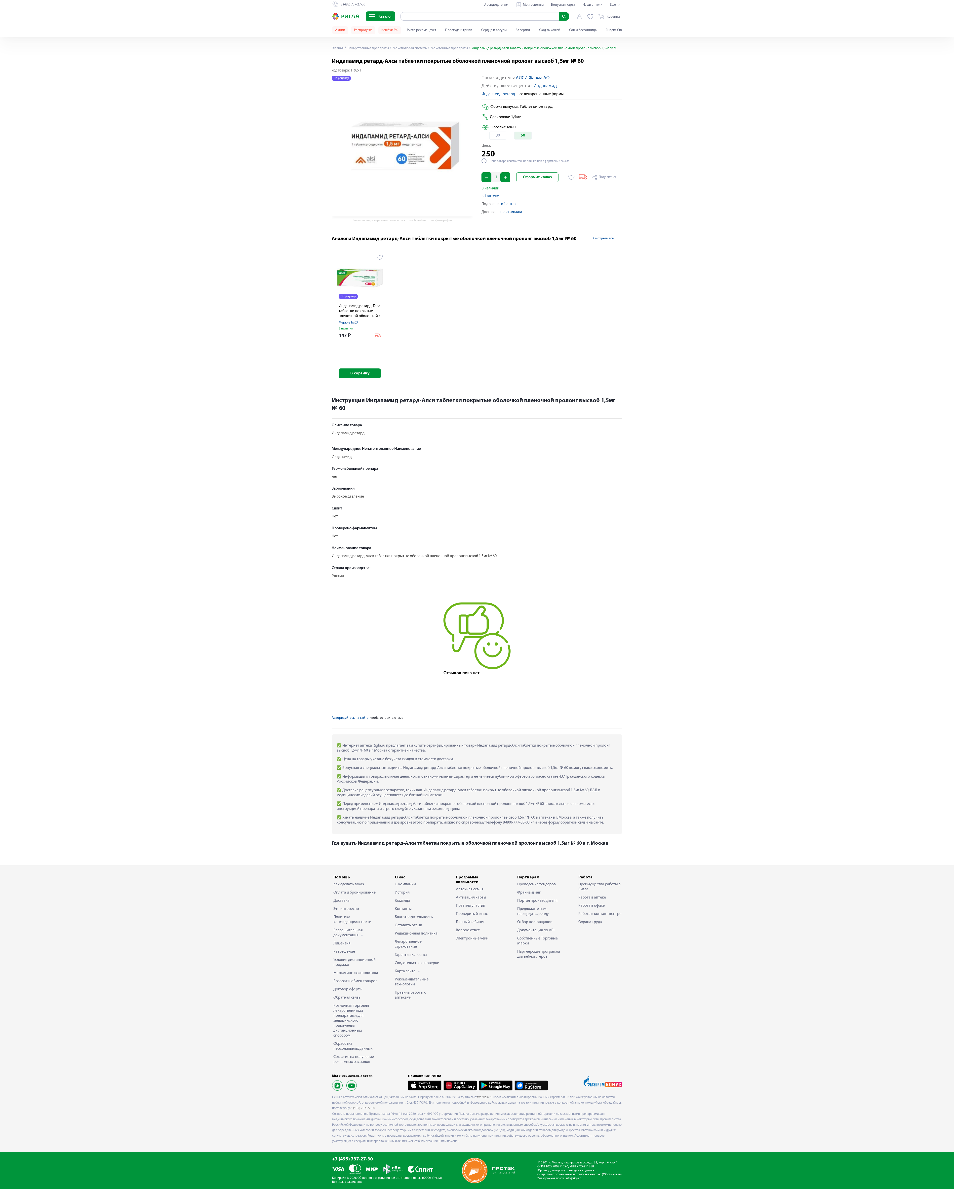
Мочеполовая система (409, 48)
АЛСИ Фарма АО (533, 78)
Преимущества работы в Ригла (599, 886)
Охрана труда (590, 922)
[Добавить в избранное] (571, 177)
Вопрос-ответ (468, 930)
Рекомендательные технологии (412, 981)
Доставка (341, 901)
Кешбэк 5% (389, 30)
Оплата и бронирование (354, 893)
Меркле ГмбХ (348, 322)
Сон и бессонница (583, 30)
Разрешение (344, 952)
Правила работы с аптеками (410, 995)
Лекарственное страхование (408, 944)
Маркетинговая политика (355, 973)
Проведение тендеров (536, 884)
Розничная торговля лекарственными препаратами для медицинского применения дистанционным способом (351, 1021)
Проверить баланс (472, 914)
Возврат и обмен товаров (355, 981)
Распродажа (363, 30)
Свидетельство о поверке (417, 963)
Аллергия (523, 30)
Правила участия (470, 906)
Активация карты (471, 898)
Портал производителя (537, 901)
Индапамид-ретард (498, 94)
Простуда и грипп (458, 30)
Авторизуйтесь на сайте (350, 718)
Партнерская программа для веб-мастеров (538, 954)
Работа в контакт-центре (599, 914)
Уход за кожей (549, 30)
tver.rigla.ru (484, 1097)
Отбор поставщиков (534, 922)
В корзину (359, 373)
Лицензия (342, 943)
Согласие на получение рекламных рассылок (353, 1059)
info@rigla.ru (573, 1178)
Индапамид (545, 86)
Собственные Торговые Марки (537, 941)
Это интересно (346, 909)
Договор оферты (347, 989)
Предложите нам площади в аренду (533, 911)
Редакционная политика (416, 934)
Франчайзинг (529, 893)
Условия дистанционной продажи (354, 962)
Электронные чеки (472, 938)
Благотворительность (414, 917)
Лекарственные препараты (368, 48)
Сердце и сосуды (494, 30)
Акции (340, 30)
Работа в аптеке (592, 898)
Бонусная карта (563, 5)
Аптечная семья (469, 889)
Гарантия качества (411, 955)
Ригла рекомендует (421, 30)
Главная (338, 48)
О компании (405, 884)
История (402, 893)
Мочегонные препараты (449, 48)
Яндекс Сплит (616, 30)
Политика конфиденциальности (352, 919)
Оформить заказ (537, 177)
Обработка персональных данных (352, 1046)
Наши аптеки (592, 5)
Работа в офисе (591, 906)
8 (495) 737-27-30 (363, 1108)
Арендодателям (496, 5)
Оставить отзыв (408, 925)
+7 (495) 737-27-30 (352, 1159)
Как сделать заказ (348, 884)
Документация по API (536, 930)
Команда (402, 901)
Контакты (403, 909)
